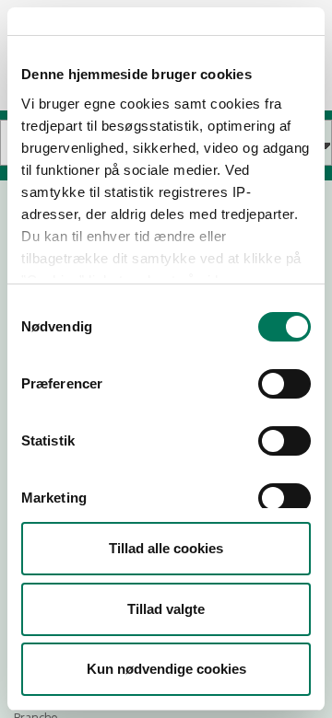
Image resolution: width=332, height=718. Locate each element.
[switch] (284, 384)
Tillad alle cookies (166, 548)
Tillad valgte (166, 609)
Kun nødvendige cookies (166, 669)
